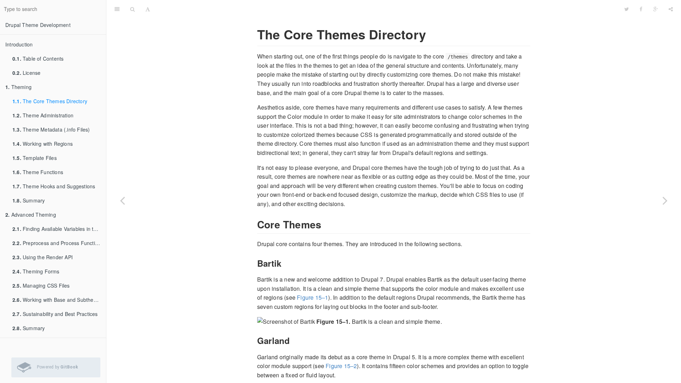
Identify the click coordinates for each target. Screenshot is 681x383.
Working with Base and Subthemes (57, 299)
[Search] (132, 9)
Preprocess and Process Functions (57, 242)
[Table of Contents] (117, 9)
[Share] (670, 9)
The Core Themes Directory (49, 101)
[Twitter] (626, 9)
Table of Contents (37, 58)
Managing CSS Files (41, 285)
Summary (28, 200)
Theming (18, 86)
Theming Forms (36, 271)
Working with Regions (42, 143)
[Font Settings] (147, 9)
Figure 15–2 (341, 366)
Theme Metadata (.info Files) (51, 129)
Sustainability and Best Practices (55, 313)
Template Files (34, 157)
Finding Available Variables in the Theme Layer (59, 228)
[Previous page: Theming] (122, 200)
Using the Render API (42, 257)
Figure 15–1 (312, 297)
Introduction (19, 44)
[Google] (655, 9)
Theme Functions (37, 172)
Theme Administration (42, 115)
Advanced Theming (30, 214)
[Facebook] (641, 9)
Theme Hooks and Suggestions (53, 186)
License (26, 72)
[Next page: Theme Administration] (665, 200)
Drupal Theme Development (38, 24)
